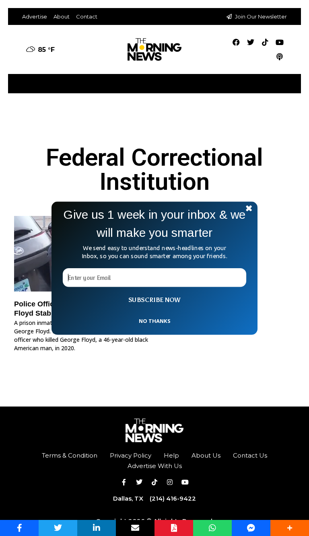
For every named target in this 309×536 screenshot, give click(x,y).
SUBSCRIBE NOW (154, 299)
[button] (154, 223)
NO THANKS (154, 320)
